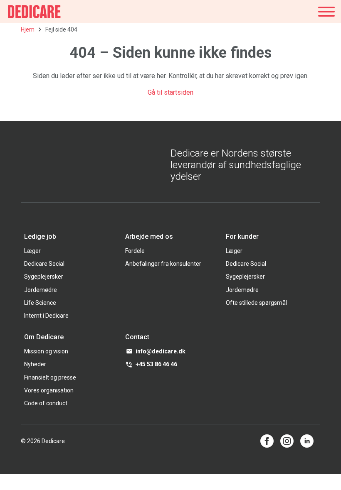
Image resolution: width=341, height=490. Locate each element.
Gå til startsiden (170, 92)
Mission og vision (46, 351)
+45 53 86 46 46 (156, 364)
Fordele (135, 250)
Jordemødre (40, 290)
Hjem (28, 29)
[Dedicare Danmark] (34, 11)
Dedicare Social (44, 263)
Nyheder (35, 364)
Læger (32, 250)
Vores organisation (49, 390)
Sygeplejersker (43, 276)
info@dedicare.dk (160, 351)
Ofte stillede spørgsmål (256, 302)
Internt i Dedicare (46, 315)
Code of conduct (45, 403)
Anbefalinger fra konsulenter (163, 263)
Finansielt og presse (50, 377)
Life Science (40, 302)
